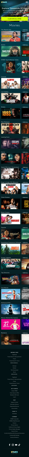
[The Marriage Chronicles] (10, 339)
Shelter (14, 368)
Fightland (14, 354)
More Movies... (14, 374)
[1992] (10, 113)
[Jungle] (10, 249)
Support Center (14, 402)
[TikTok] (19, 445)
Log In (14, 397)
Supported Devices (14, 406)
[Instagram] (13, 445)
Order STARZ (15, 390)
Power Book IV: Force (14, 360)
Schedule (14, 413)
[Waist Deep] (10, 204)
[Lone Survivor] (10, 173)
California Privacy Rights (14, 427)
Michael (14, 365)
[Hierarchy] (10, 128)
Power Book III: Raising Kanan (14, 356)
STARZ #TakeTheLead (14, 420)
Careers (14, 423)
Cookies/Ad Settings (14, 435)
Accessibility (14, 408)
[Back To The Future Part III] (10, 279)
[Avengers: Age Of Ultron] (10, 264)
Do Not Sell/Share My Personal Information (14, 433)
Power (14, 358)
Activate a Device (14, 404)
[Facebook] (10, 445)
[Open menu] (27, 2)
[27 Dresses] (10, 324)
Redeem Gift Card (14, 394)
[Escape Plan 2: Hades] (10, 143)
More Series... (14, 385)
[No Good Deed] (10, 158)
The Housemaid (14, 370)
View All (25, 30)
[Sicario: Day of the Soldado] (10, 98)
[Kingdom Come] (10, 188)
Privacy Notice (14, 425)
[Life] (10, 83)
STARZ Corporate (14, 418)
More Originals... (14, 362)
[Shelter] (10, 51)
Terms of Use (14, 431)
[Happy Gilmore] (10, 294)
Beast (14, 372)
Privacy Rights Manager (14, 429)
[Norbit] (10, 219)
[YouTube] (16, 445)
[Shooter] (10, 309)
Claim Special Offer (14, 392)
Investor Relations (14, 437)
